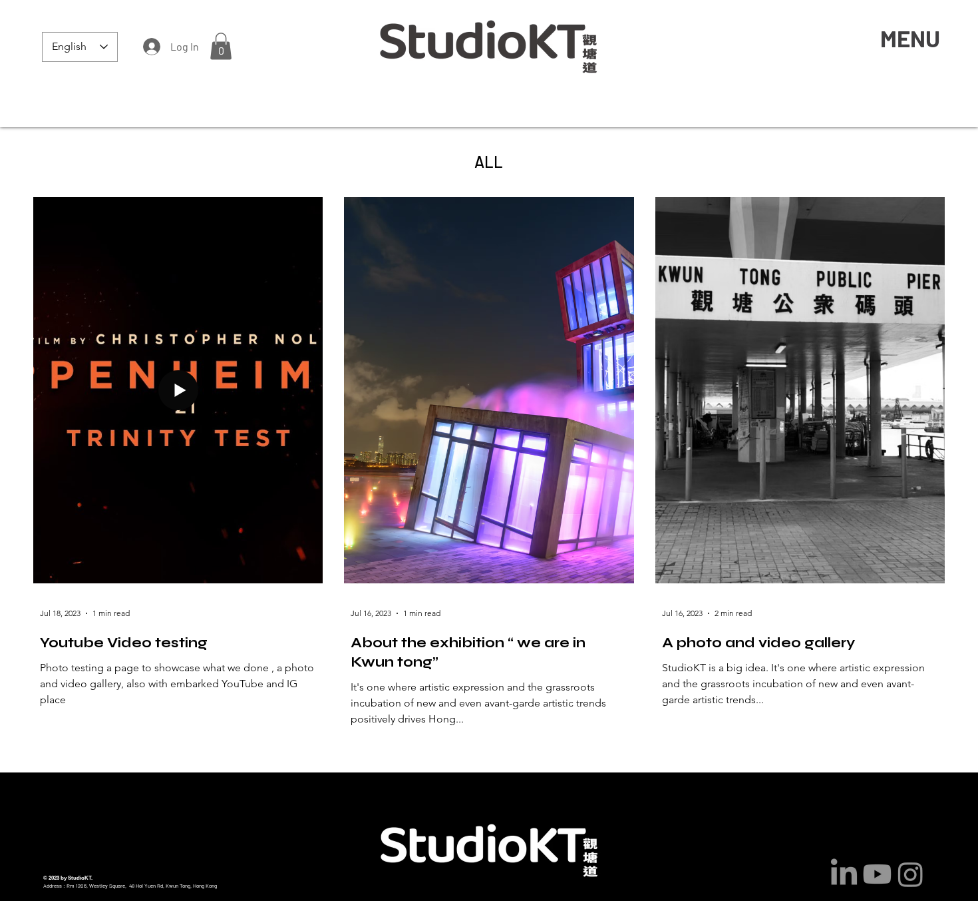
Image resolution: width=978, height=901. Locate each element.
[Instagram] (910, 874)
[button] (221, 46)
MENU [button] (910, 38)
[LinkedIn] (844, 874)
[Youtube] (877, 874)
